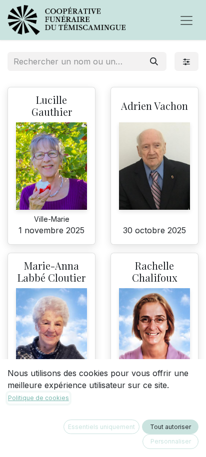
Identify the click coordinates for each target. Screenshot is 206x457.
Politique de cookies (38, 398)
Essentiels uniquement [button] (101, 427)
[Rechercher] (154, 61)
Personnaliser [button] (170, 441)
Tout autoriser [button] (170, 427)
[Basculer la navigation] (186, 19)
